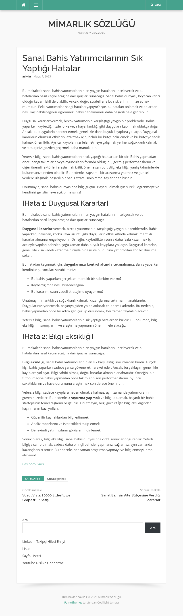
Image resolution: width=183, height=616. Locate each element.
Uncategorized (56, 479)
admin (26, 76)
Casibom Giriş (33, 464)
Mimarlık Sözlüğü (91, 24)
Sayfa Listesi (31, 555)
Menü (34, 5)
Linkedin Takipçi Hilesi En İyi (43, 541)
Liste (25, 548)
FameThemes (73, 602)
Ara (25, 520)
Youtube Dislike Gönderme (43, 563)
